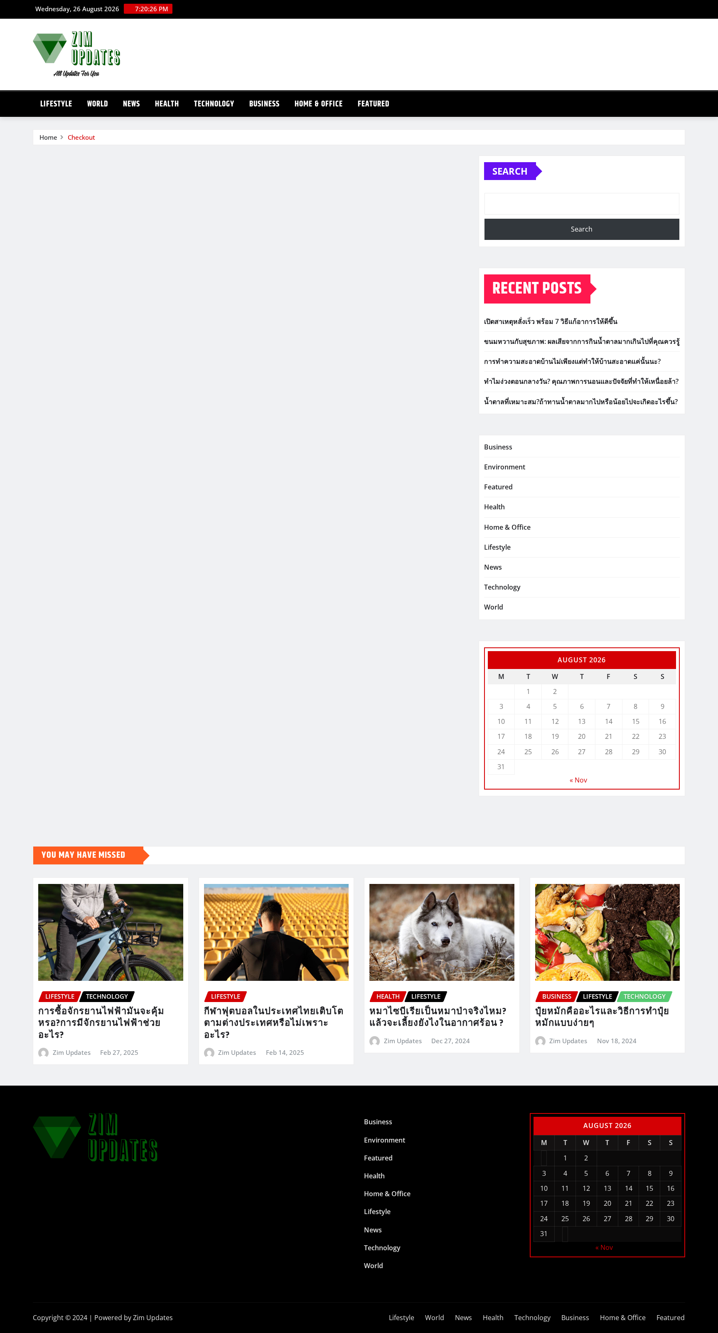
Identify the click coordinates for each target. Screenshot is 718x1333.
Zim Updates (72, 1052)
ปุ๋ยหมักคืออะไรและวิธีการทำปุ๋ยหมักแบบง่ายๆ (602, 1018)
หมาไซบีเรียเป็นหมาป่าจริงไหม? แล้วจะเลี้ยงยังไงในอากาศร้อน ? (438, 1018)
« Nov (578, 780)
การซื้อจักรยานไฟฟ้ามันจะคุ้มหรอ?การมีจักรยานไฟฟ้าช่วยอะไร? (101, 1023)
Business (264, 104)
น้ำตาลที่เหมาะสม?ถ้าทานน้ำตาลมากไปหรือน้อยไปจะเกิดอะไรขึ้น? (581, 401)
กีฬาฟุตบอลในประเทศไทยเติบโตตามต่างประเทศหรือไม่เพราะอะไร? (274, 1023)
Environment (504, 466)
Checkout (81, 137)
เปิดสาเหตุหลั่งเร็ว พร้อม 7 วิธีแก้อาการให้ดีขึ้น (550, 321)
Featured (373, 104)
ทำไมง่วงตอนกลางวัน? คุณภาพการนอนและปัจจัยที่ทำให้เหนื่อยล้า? (581, 381)
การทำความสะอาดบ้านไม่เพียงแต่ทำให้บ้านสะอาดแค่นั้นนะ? (572, 361)
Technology (214, 104)
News (131, 104)
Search (510, 171)
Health (167, 104)
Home (48, 137)
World (97, 104)
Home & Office (319, 104)
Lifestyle (56, 104)
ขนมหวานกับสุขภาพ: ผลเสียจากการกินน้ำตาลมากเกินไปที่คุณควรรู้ (582, 341)
